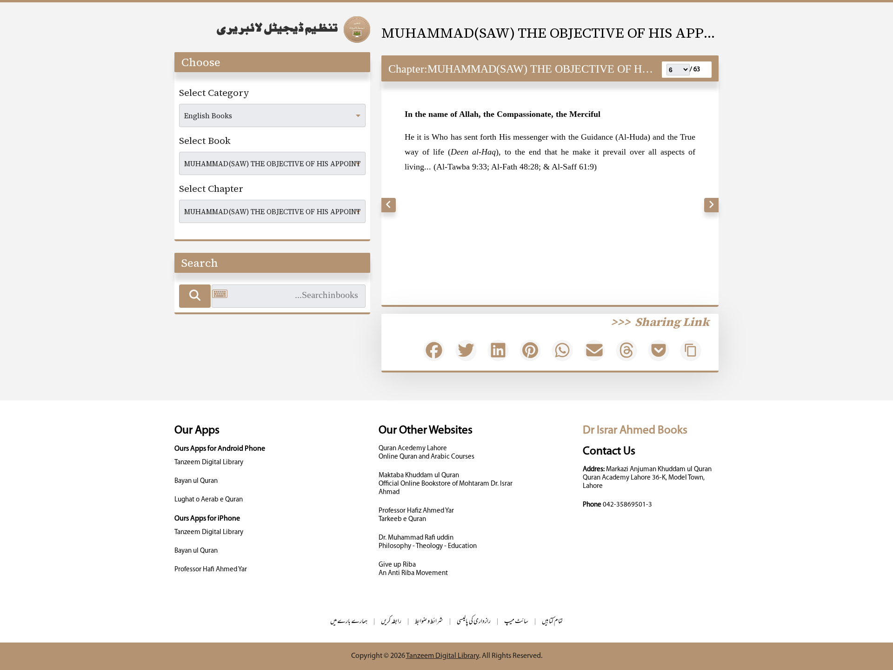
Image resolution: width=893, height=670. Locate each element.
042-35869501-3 (627, 504)
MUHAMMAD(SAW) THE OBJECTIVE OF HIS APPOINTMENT (550, 32)
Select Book (205, 140)
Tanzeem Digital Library (208, 462)
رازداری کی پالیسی (474, 622)
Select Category (214, 92)
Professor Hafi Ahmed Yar (210, 569)
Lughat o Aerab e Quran (208, 499)
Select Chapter (211, 188)
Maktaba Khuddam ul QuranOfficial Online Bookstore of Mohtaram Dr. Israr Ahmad (446, 484)
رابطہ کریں (391, 622)
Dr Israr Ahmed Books (635, 430)
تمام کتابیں (552, 622)
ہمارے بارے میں (348, 622)
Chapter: (407, 69)
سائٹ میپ (516, 622)
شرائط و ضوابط (429, 622)
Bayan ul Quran (196, 481)
